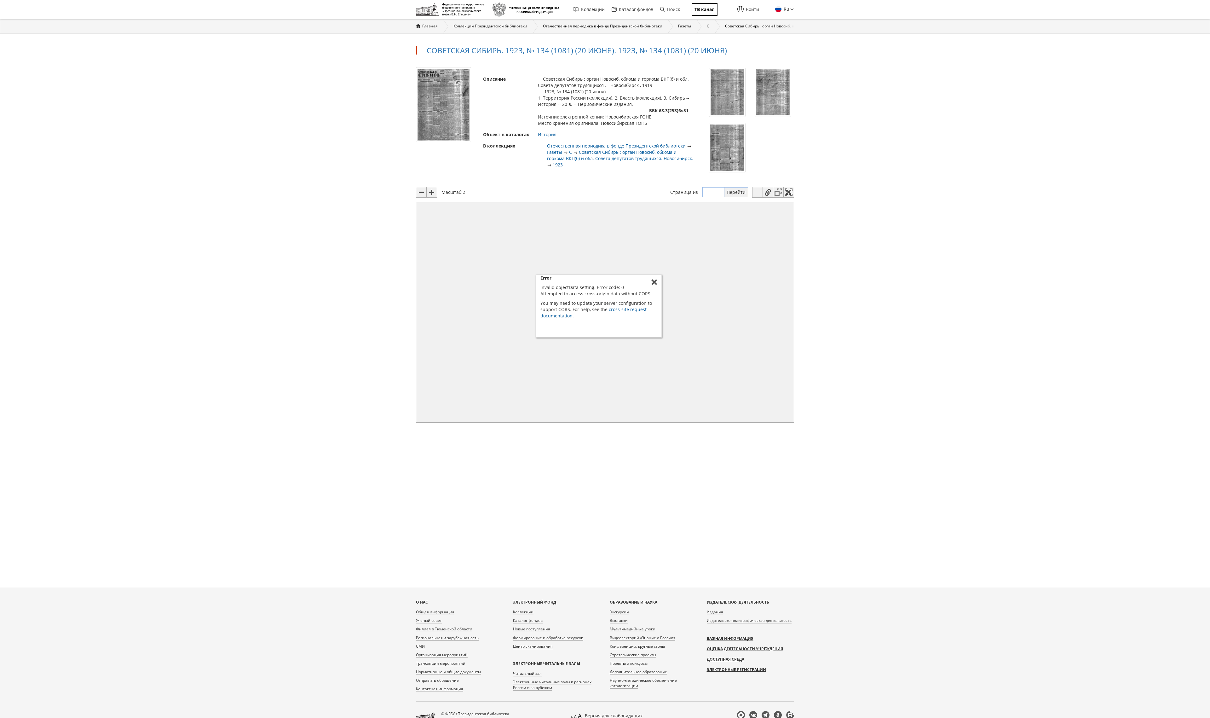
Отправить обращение (437, 680)
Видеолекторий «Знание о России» (642, 637)
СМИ (420, 646)
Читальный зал (527, 673)
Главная (430, 26)
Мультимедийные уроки (632, 629)
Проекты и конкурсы (629, 663)
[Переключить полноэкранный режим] (788, 192)
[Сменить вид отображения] (757, 192)
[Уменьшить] (421, 192)
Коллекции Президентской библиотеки (490, 26)
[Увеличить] (431, 192)
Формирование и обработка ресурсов (548, 637)
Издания (715, 612)
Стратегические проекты (633, 654)
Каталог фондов (636, 9)
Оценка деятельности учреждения (745, 648)
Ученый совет (429, 620)
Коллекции (593, 9)
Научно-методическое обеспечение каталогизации (643, 683)
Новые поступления (531, 629)
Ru (785, 9)
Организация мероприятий (442, 654)
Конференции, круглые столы (637, 646)
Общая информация (435, 612)
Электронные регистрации (736, 669)
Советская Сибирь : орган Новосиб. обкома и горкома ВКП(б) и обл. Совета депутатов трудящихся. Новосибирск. (620, 155)
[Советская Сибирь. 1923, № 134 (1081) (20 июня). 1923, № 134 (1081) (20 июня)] (443, 104)
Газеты (684, 26)
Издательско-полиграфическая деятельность (749, 620)
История (547, 134)
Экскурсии (619, 612)
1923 (558, 165)
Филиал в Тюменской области (444, 629)
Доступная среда (725, 659)
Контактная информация (439, 689)
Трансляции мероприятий (440, 663)
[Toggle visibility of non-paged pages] (778, 192)
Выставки (619, 620)
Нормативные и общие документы (448, 672)
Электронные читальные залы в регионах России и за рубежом (552, 684)
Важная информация (730, 638)
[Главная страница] (451, 9)
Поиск (673, 9)
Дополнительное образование (638, 672)
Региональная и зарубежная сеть (447, 637)
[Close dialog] (654, 282)
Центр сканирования (533, 646)
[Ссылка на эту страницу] (768, 192)
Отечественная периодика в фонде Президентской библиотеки (602, 26)
